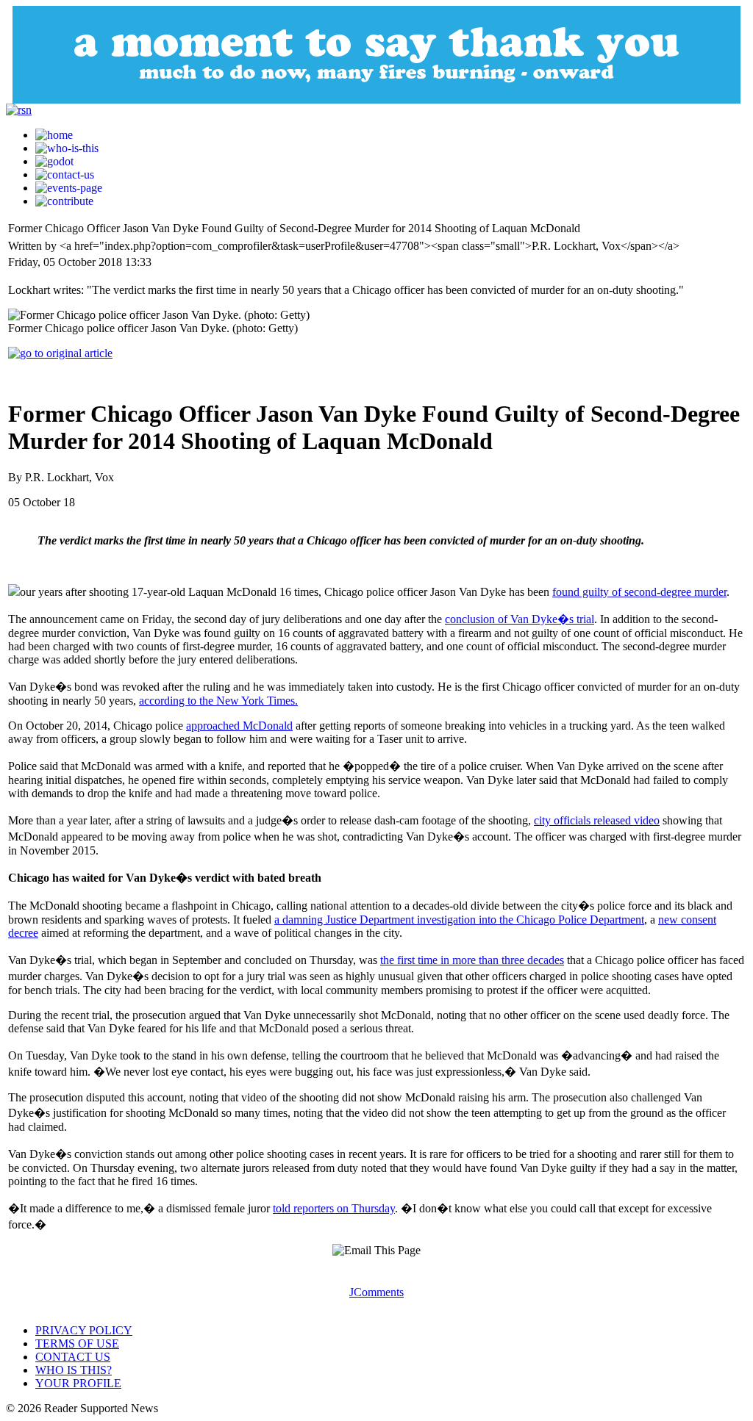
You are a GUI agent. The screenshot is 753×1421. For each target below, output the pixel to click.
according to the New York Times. (218, 700)
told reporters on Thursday (334, 1208)
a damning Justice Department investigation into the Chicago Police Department (459, 919)
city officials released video (597, 820)
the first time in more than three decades (472, 960)
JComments (376, 1292)
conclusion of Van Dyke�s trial (519, 619)
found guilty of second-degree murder (639, 592)
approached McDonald (239, 725)
